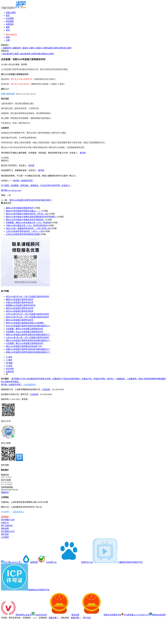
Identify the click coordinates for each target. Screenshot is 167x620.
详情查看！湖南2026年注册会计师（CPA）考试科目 (28, 223)
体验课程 (10, 21)
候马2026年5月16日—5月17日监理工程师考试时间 (27, 297)
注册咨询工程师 (64, 48)
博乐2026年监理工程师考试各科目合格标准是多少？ (28, 340)
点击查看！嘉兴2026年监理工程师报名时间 (24, 343)
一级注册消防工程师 (10, 54)
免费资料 (10, 24)
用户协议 (87, 618)
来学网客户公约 (8, 520)
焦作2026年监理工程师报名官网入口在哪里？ (25, 323)
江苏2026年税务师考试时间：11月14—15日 (24, 231)
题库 (8, 27)
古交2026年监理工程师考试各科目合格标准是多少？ (28, 326)
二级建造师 (16, 48)
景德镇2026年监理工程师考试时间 (20, 305)
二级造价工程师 (41, 48)
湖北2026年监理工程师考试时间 (19, 311)
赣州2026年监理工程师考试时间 (19, 320)
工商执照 (46, 389)
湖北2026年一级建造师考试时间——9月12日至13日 (28, 228)
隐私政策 (5, 528)
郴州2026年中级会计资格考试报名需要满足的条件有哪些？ (31, 217)
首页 (8, 16)
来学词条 (5, 534)
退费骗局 (5, 517)
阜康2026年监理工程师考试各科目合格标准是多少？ (28, 349)
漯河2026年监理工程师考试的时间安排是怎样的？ (30, 200)
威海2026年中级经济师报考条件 (19, 208)
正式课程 (10, 18)
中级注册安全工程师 (45, 54)
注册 (8, 40)
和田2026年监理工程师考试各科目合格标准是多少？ (28, 352)
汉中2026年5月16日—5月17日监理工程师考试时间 (27, 314)
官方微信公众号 (8, 531)
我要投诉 (5, 492)
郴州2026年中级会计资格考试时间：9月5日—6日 (27, 214)
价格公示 (5, 523)
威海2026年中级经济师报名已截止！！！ (23, 211)
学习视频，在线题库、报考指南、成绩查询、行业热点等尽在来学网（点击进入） (36, 185)
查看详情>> (54, 618)
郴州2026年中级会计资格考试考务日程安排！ (25, 220)
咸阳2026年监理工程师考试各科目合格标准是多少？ (28, 335)
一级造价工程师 (27, 48)
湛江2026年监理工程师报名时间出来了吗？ (24, 346)
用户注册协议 (7, 526)
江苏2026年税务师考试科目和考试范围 (22, 234)
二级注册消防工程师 (27, 54)
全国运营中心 (18, 512)
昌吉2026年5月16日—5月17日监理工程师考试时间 (27, 317)
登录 (8, 37)
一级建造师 (6, 48)
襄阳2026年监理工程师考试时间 (19, 299)
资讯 (8, 30)
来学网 (83, 153)
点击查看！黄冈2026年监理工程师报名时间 (24, 329)
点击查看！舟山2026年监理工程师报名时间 (24, 332)
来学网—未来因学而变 (23, 181)
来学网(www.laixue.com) (11, 190)
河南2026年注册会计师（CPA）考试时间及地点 (26, 225)
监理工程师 (11, 13)
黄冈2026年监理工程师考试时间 (19, 308)
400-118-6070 (11, 34)
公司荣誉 (5, 537)
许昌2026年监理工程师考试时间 (19, 302)
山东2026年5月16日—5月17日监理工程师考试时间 (27, 338)
